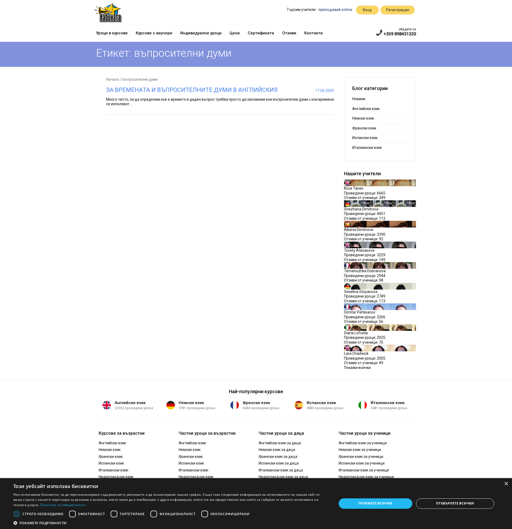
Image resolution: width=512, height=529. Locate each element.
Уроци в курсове (112, 33)
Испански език (365, 138)
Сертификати (261, 33)
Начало (112, 79)
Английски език (366, 109)
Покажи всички (357, 367)
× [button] (506, 484)
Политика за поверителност (63, 505)
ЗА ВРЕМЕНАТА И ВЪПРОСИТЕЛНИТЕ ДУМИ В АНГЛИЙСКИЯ (192, 90)
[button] (170, 522)
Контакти (313, 33)
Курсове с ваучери (154, 33)
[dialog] (256, 503)
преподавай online (335, 9)
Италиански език (367, 147)
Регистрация (397, 10)
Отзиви (289, 33)
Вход (367, 10)
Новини (358, 99)
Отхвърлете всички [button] (455, 503)
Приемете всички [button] (375, 503)
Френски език (364, 128)
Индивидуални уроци (201, 33)
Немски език (363, 118)
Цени (235, 33)
